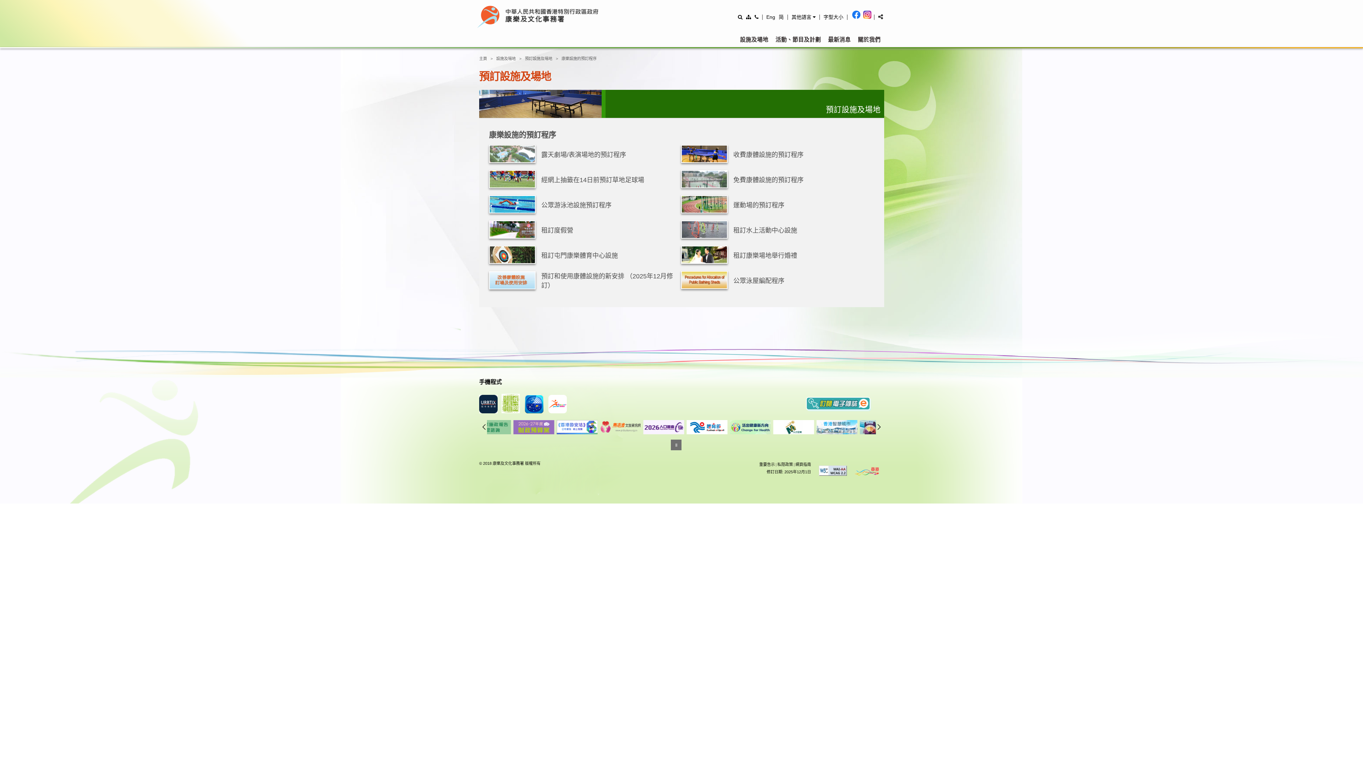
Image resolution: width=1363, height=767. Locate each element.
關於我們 (869, 40)
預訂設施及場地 (538, 58)
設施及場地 (754, 40)
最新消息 (839, 40)
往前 (484, 427)
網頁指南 (803, 464)
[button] (804, 17)
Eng (770, 17)
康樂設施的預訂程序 (579, 58)
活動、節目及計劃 (798, 40)
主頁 (483, 58)
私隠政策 (785, 464)
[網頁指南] (748, 17)
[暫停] (676, 445)
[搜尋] (740, 17)
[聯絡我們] (757, 17)
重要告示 (767, 464)
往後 (879, 427)
